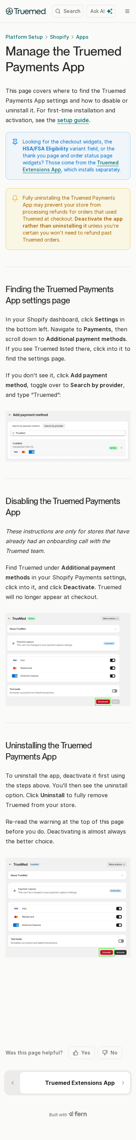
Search (72, 11)
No (114, 1053)
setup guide (73, 120)
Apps (82, 37)
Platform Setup (24, 37)
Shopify (59, 37)
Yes (85, 1053)
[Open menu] (127, 11)
